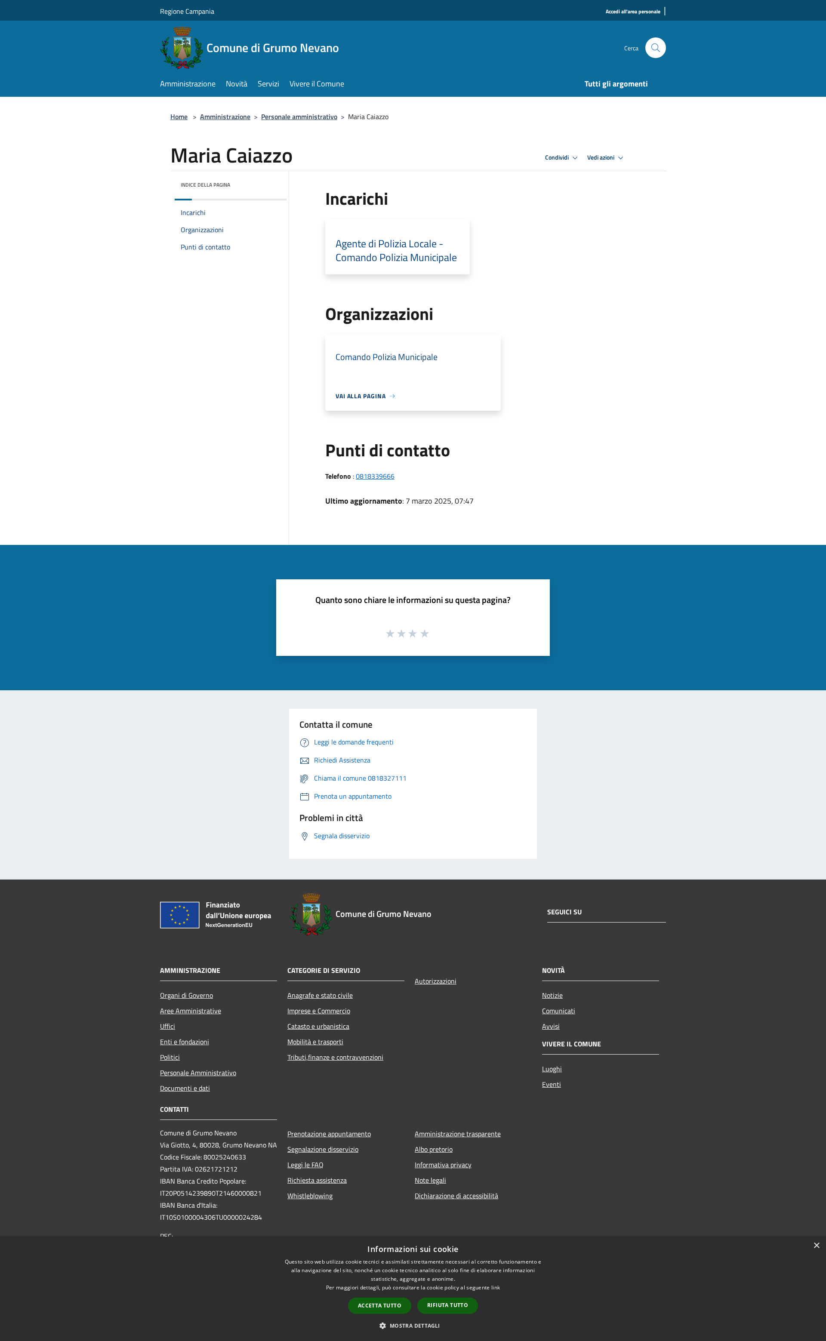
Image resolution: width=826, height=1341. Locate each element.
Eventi (551, 1084)
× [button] (816, 1246)
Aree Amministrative (190, 1011)
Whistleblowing (310, 1195)
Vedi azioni (601, 157)
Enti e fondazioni (184, 1042)
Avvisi (551, 1026)
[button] (413, 1325)
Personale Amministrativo (198, 1072)
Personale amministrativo (299, 116)
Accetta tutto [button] (379, 1305)
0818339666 (375, 476)
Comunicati (558, 1011)
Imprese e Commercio (318, 1011)
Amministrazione (225, 116)
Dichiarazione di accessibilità (456, 1195)
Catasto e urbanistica (318, 1026)
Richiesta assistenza (317, 1180)
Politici (170, 1057)
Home (179, 116)
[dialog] (413, 1288)
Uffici (167, 1026)
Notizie (552, 995)
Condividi (557, 157)
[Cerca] (655, 47)
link (495, 1287)
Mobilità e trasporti (315, 1042)
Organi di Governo (186, 995)
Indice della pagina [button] (205, 185)
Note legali (430, 1180)
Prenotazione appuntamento (329, 1134)
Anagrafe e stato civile (320, 995)
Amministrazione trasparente (458, 1134)
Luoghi (552, 1069)
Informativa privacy (443, 1165)
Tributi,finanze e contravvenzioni (335, 1057)
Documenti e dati (185, 1088)
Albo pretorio (434, 1149)
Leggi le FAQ (305, 1165)
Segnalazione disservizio (322, 1149)
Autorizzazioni (435, 981)
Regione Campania (187, 11)
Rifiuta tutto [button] (447, 1305)
